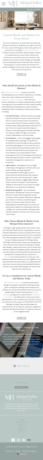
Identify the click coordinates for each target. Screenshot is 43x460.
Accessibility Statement (30, 451)
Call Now (22, 352)
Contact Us (21, 74)
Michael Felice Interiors (12, 92)
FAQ (21, 426)
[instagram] (18, 440)
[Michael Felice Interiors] (28, 440)
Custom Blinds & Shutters (21, 20)
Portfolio (21, 424)
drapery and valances (30, 50)
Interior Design (21, 422)
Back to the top (23, 366)
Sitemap (18, 451)
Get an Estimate (21, 387)
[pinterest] (23, 440)
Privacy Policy (9, 451)
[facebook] (13, 440)
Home (21, 420)
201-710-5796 (35, 9)
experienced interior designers (13, 100)
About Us (21, 428)
